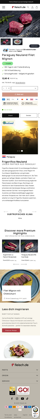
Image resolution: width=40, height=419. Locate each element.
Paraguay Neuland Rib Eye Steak (29, 256)
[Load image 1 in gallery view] (5, 41)
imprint (25, 415)
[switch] (35, 416)
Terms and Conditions (8, 416)
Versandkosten (20, 82)
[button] (28, 7)
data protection (17, 416)
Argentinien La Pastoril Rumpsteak (9, 256)
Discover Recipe (11, 330)
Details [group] (28, 115)
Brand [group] (11, 115)
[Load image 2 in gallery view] (17, 41)
